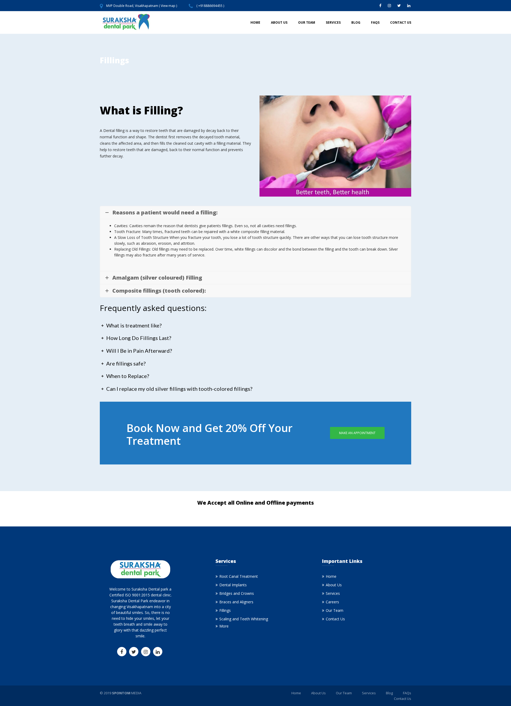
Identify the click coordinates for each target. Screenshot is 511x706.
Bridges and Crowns (236, 593)
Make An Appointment (357, 433)
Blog (355, 22)
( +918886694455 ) (210, 5)
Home (255, 22)
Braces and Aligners (236, 601)
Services (333, 22)
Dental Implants (233, 584)
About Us (279, 22)
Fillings (225, 610)
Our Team (306, 22)
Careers (332, 601)
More (224, 626)
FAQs (375, 22)
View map (168, 5)
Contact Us (400, 22)
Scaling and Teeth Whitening (243, 618)
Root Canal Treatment (238, 576)
